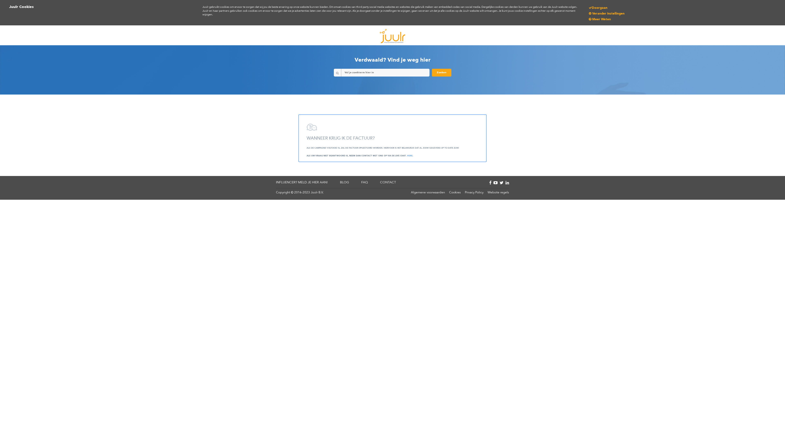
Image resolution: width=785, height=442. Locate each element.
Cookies (455, 192)
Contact (388, 182)
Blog (344, 182)
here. (410, 156)
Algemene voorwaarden (428, 192)
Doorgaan (599, 8)
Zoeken (441, 72)
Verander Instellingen (608, 13)
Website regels (498, 192)
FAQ (364, 182)
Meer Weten (601, 19)
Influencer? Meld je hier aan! (302, 182)
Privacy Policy (474, 192)
